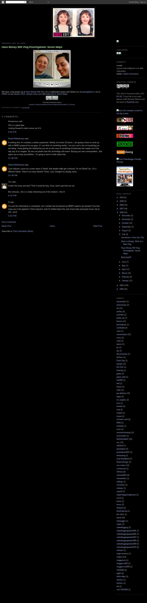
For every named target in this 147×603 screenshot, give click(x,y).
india (118, 390)
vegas (119, 524)
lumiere (120, 406)
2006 (122, 212)
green (119, 374)
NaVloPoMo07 (122, 439)
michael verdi (122, 419)
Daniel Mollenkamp (16, 139)
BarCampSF (126, 257)
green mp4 (121, 377)
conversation (122, 334)
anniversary (121, 305)
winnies (120, 580)
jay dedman (121, 393)
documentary (122, 354)
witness (120, 583)
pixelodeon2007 (123, 452)
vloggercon (121, 560)
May (124, 266)
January (125, 280)
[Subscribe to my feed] (119, 54)
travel (119, 518)
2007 (122, 209)
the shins (120, 514)
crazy (119, 338)
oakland (120, 445)
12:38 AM (13, 158)
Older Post (97, 226)
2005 (122, 285)
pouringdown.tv (88, 92)
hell (118, 383)
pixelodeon (121, 449)
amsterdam (121, 301)
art (118, 308)
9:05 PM (12, 132)
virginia (119, 557)
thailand (120, 508)
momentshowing (123, 432)
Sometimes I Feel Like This (132, 237)
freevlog (120, 370)
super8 (119, 491)
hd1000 (120, 380)
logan (119, 396)
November (126, 219)
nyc (118, 442)
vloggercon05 (122, 563)
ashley (119, 311)
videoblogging (122, 527)
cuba (119, 341)
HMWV (5, 94)
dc (118, 347)
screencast (121, 468)
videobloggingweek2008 (126, 540)
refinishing (121, 455)
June (124, 262)
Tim (9, 182)
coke (119, 331)
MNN (119, 423)
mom (119, 429)
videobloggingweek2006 (126, 534)
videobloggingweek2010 (126, 547)
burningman (121, 325)
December (126, 215)
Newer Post (6, 226)
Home (52, 226)
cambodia (121, 328)
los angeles (121, 400)
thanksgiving (122, 511)
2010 (122, 197)
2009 (122, 201)
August (125, 230)
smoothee (121, 485)
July (124, 234)
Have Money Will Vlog (35, 92)
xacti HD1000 (122, 589)
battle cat (120, 318)
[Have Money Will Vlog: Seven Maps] (52, 87)
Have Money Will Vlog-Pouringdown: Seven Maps (32, 47)
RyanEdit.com (133, 102)
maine (119, 416)
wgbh (119, 573)
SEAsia (120, 472)
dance (119, 344)
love (118, 403)
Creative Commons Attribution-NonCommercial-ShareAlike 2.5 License (52, 104)
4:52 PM (12, 216)
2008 (122, 205)
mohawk (120, 426)
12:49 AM (13, 175)
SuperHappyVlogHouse (126, 495)
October (125, 223)
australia (120, 315)
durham (120, 357)
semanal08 (121, 475)
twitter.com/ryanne (130, 74)
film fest (120, 367)
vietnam (120, 550)
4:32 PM (12, 195)
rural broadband (123, 459)
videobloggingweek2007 (126, 537)
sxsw (119, 498)
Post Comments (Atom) (23, 231)
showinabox (121, 478)
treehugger (121, 521)
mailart (119, 413)
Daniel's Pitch (19, 94)
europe (119, 364)
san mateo (121, 465)
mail (118, 410)
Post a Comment (9, 222)
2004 (122, 289)
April (124, 269)
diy (118, 351)
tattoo (119, 501)
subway (120, 488)
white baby (121, 576)
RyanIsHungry (122, 462)
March (125, 273)
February (126, 277)
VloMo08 (120, 570)
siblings (120, 482)
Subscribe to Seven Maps (56, 94)
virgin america (122, 554)
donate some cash (34, 94)
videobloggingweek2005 (126, 531)
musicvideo (121, 436)
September (126, 227)
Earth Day (121, 360)
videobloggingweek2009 (126, 544)
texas (119, 504)
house (119, 387)
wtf (118, 586)
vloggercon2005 (123, 567)
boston (119, 321)
